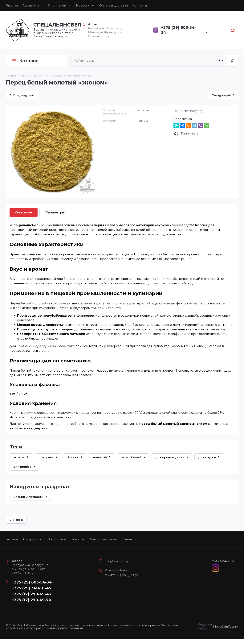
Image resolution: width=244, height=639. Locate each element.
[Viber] (200, 125)
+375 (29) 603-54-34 (32, 582)
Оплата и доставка (113, 5)
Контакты (139, 5)
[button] (206, 32)
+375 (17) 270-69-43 (31, 594)
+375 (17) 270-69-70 (31, 600)
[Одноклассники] (188, 125)
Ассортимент (32, 5)
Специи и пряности (32, 75)
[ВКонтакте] (182, 125)
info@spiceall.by (116, 561)
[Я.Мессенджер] (176, 125)
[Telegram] (194, 125)
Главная (12, 5)
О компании (56, 5)
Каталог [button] (28, 60)
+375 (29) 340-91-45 (31, 588)
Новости (82, 5)
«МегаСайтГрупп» (225, 626)
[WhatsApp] (206, 125)
